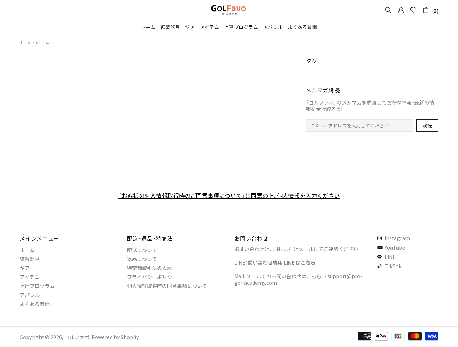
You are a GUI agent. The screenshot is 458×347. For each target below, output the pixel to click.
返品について (142, 259)
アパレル (30, 294)
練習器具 (30, 259)
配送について (142, 250)
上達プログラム (37, 286)
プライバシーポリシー (152, 277)
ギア (25, 268)
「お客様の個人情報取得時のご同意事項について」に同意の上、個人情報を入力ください (229, 195)
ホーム (25, 42)
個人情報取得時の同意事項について (167, 286)
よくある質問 (35, 303)
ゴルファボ (229, 10)
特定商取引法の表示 (149, 268)
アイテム (29, 277)
